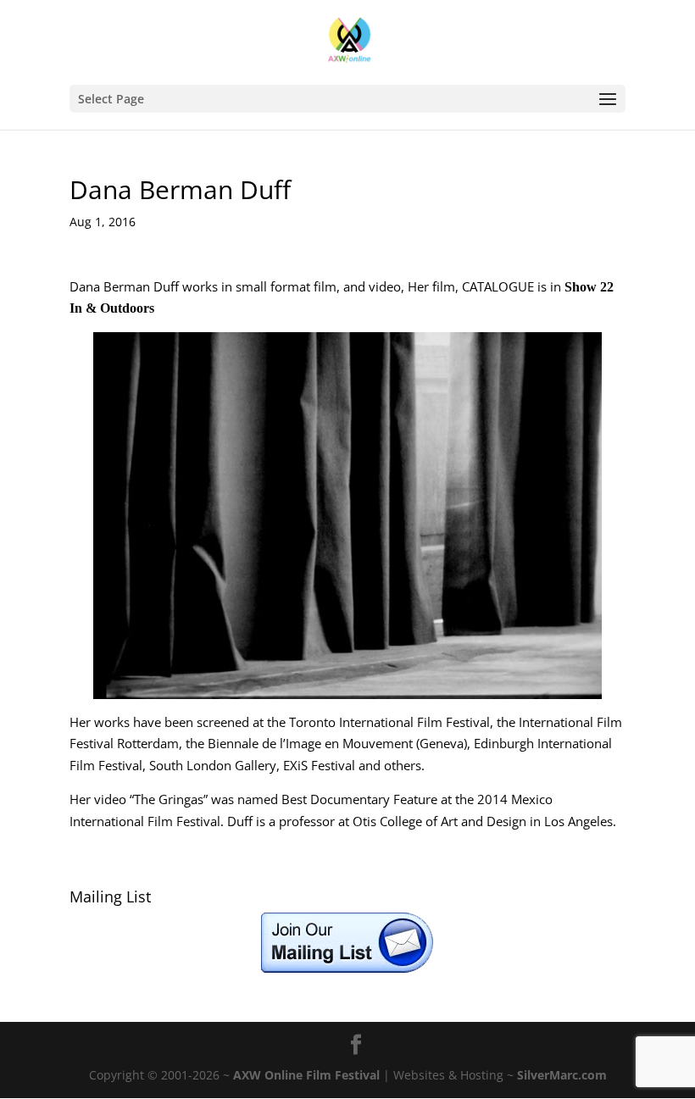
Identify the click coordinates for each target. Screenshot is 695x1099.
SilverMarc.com (562, 1075)
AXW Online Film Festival (306, 1075)
